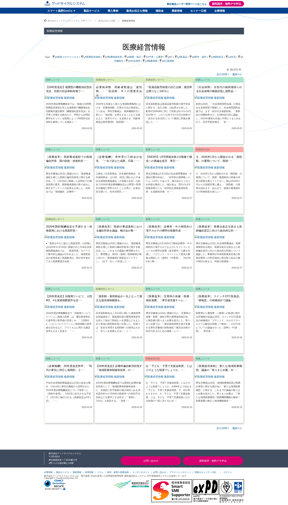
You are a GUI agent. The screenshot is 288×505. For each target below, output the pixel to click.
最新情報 (177, 10)
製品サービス (92, 10)
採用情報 (89, 472)
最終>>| (235, 74)
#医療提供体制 (92, 57)
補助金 (160, 10)
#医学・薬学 (199, 57)
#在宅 (233, 57)
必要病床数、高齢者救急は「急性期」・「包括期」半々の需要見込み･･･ (119, 91)
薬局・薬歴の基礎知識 (118, 472)
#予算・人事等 (155, 57)
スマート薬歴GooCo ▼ (61, 10)
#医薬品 (183, 57)
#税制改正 (218, 57)
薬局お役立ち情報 (137, 10)
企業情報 (219, 10)
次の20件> (222, 74)
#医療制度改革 (114, 57)
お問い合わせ (159, 472)
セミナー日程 (198, 10)
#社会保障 (135, 61)
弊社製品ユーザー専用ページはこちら (187, 4)
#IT (170, 57)
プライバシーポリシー (180, 472)
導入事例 (113, 10)
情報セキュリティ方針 (205, 472)
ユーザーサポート (141, 472)
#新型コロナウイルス (67, 57)
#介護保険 (168, 61)
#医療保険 (151, 61)
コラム (100, 472)
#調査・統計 (134, 57)
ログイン (228, 472)
